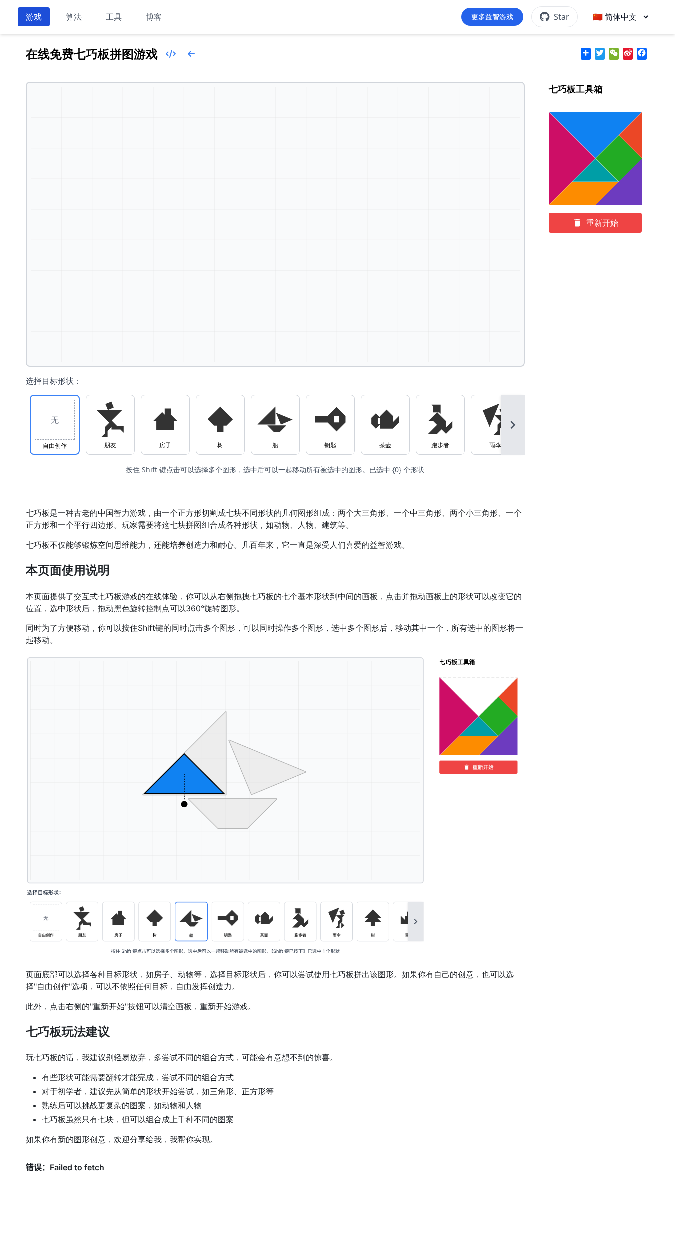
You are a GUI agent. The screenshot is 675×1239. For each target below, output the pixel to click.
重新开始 (602, 222)
